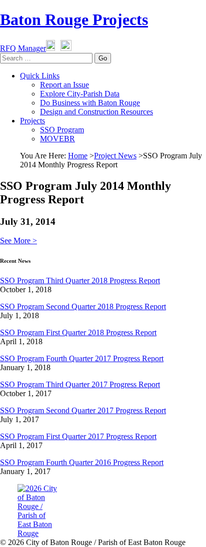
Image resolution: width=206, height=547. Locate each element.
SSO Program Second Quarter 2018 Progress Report (83, 306)
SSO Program (62, 129)
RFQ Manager (23, 48)
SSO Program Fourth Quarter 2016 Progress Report (82, 462)
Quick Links (40, 75)
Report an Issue (64, 84)
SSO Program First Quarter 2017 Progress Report (78, 436)
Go (102, 58)
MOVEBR (57, 138)
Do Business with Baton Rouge (90, 102)
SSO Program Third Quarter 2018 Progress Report (80, 280)
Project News (115, 155)
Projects (32, 120)
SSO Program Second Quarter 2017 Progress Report (83, 410)
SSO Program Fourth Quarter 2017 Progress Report (82, 358)
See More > (18, 240)
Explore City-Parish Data (80, 93)
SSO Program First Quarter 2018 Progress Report (78, 332)
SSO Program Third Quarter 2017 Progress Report (80, 384)
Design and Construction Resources (96, 111)
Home (78, 155)
